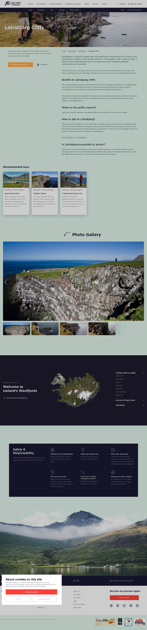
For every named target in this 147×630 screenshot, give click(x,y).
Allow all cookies (31, 592)
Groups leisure (55, 4)
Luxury (104, 4)
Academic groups (73, 4)
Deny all (18, 599)
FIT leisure (41, 4)
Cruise (95, 4)
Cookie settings (44, 599)
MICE (86, 4)
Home (30, 4)
